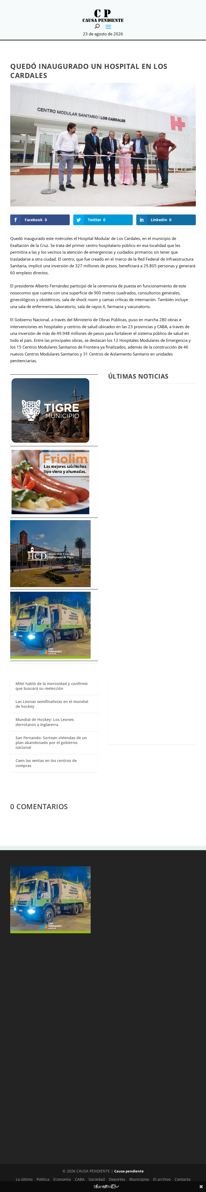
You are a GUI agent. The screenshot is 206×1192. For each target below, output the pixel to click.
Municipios (139, 1179)
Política (42, 1179)
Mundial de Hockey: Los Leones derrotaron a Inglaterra (45, 722)
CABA (79, 1179)
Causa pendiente (129, 1171)
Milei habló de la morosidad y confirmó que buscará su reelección (52, 686)
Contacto (182, 1179)
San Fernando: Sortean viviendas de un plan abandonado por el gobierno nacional (51, 742)
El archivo (162, 1179)
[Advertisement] (152, 710)
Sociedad (97, 1179)
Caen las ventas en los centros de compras (46, 763)
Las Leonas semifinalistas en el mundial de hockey (52, 704)
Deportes (117, 1179)
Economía (62, 1179)
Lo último (24, 1179)
